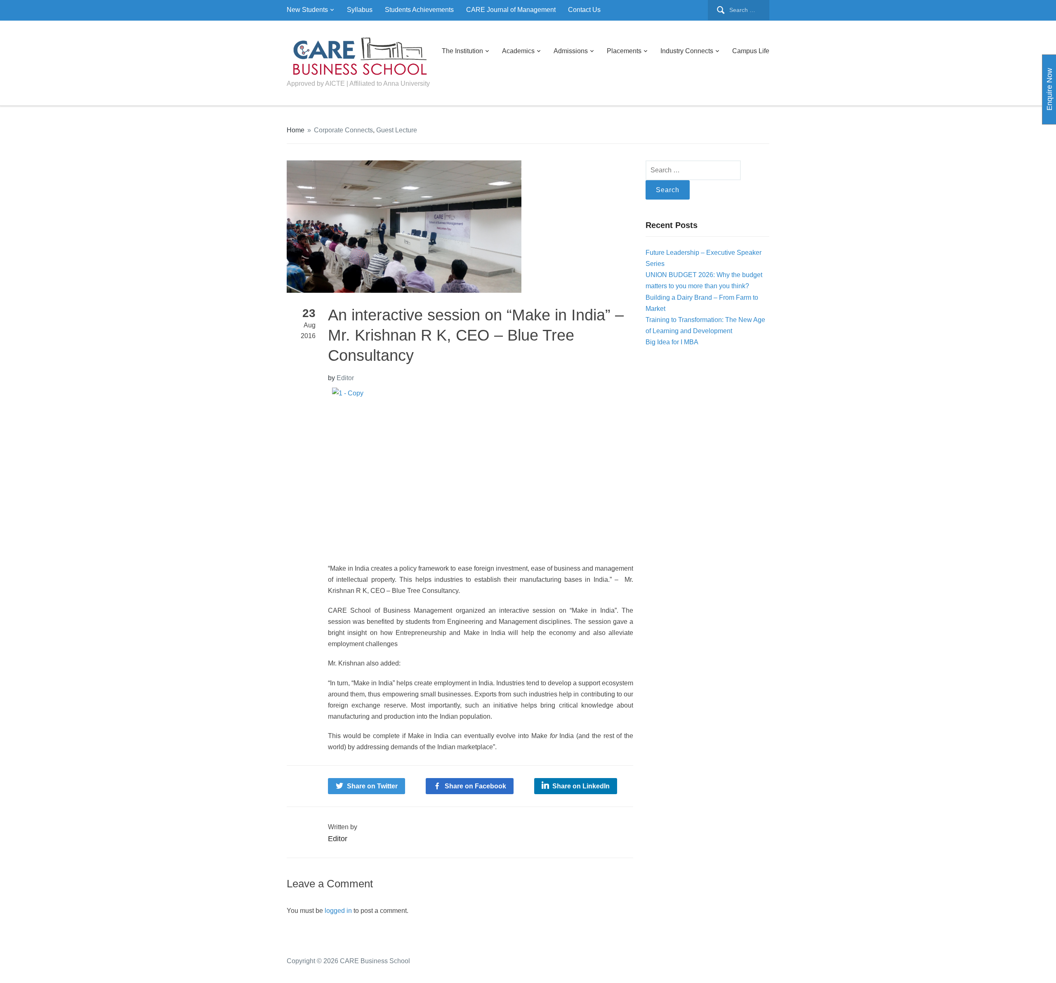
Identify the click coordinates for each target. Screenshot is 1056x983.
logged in (338, 910)
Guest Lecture (396, 130)
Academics (518, 50)
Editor (345, 377)
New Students (307, 9)
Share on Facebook (475, 786)
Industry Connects (686, 50)
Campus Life (750, 50)
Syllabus (359, 9)
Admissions (571, 50)
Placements (624, 50)
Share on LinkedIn (581, 786)
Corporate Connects (343, 130)
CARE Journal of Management (511, 9)
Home (295, 130)
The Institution (462, 50)
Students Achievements (419, 9)
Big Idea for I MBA (672, 342)
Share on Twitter (372, 786)
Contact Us (584, 9)
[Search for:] (738, 10)
